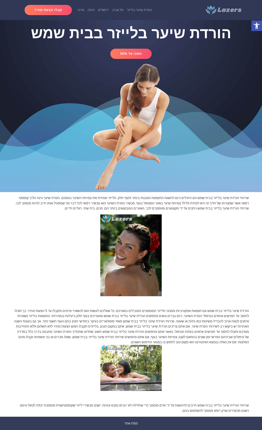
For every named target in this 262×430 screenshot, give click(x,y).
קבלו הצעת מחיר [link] (48, 10)
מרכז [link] (81, 10)
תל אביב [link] (118, 10)
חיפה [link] (91, 10)
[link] (256, 25)
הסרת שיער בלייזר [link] (139, 10)
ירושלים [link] (103, 10)
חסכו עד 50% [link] (131, 53)
